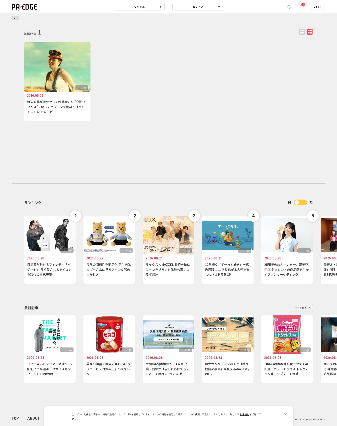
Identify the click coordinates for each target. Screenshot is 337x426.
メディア (197, 7)
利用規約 (244, 414)
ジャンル (139, 7)
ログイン (317, 6)
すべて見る (301, 307)
